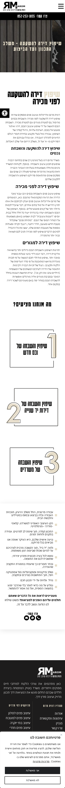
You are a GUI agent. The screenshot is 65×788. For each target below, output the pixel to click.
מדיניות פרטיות (41, 761)
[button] (4, 113)
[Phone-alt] (38, 617)
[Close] (61, 735)
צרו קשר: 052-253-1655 (32, 16)
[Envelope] (26, 617)
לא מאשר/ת (32, 780)
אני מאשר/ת (32, 770)
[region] (32, 760)
